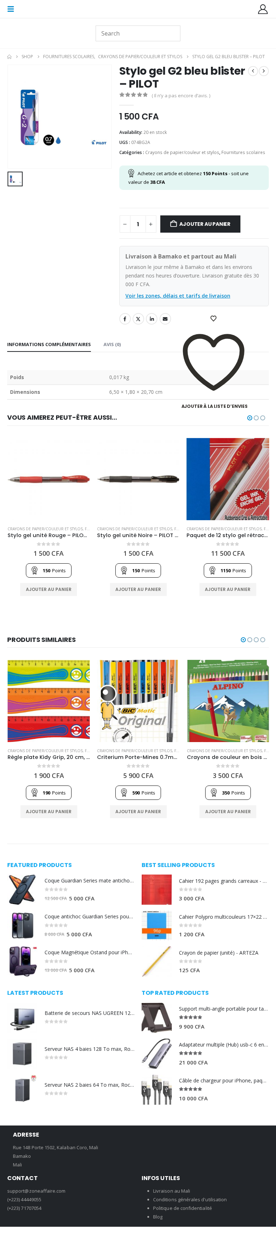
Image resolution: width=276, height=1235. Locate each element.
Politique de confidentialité (182, 1208)
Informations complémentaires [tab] (49, 344)
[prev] (253, 71)
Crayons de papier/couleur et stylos (182, 152)
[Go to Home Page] (9, 56)
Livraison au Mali (171, 1191)
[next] (264, 71)
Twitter (138, 319)
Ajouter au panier (204, 224)
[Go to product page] (49, 479)
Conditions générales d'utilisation (190, 1199)
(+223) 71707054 (24, 1208)
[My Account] (263, 9)
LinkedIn (151, 319)
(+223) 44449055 (24, 1199)
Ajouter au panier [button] (49, 589)
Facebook (125, 319)
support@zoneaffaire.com (36, 1191)
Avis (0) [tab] (112, 344)
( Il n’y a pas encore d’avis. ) (181, 95)
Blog (157, 1216)
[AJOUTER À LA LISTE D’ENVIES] (214, 318)
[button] (13, 9)
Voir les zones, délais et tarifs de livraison (177, 295)
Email (165, 319)
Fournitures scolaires (243, 152)
